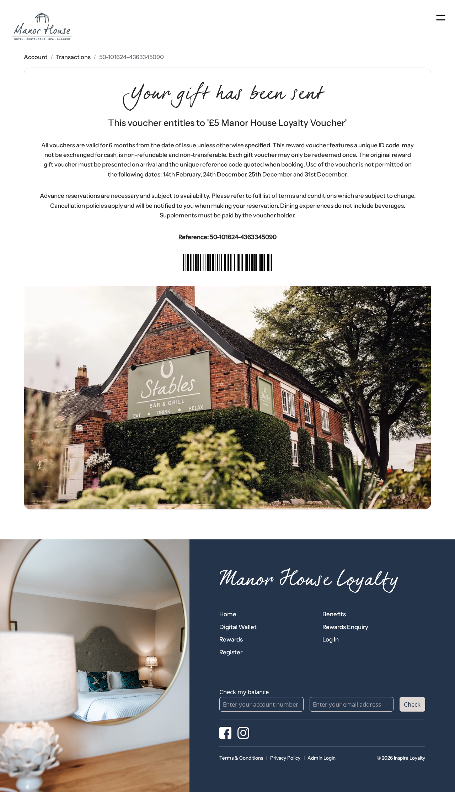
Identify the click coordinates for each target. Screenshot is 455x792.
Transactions (73, 56)
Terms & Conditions (241, 758)
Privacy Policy (285, 758)
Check (412, 704)
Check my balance (244, 692)
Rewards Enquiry (345, 626)
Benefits (334, 614)
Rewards (231, 639)
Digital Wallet (238, 626)
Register (230, 652)
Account (35, 56)
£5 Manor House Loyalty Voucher (277, 122)
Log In (330, 639)
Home (227, 614)
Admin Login (321, 758)
